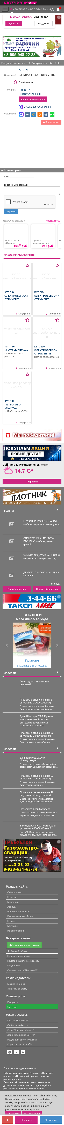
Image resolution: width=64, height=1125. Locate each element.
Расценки (12, 1002)
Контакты (12, 925)
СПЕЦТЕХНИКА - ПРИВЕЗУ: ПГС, (39, 539)
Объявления (14, 892)
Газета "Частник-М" (18, 1020)
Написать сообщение (33, 99)
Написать (26, 1120)
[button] (7, 645)
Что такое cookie (32, 1113)
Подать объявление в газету (23, 960)
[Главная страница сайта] (20, 1)
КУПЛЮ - (17, 295)
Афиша (11, 906)
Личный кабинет (19, 951)
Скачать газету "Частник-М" (22, 970)
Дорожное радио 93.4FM (21, 1034)
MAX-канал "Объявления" (37, 106)
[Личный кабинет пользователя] (58, 9)
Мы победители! (33, 434)
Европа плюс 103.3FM (19, 1044)
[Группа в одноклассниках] (9, 1052)
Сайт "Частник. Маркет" (20, 1030)
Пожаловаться (52, 122)
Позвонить (51, 1120)
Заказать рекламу (17, 988)
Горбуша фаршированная (40, 241)
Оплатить (12, 1006)
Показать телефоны (30, 93)
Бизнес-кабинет (16, 983)
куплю (23, 69)
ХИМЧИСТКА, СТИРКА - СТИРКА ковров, (41, 556)
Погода (11, 921)
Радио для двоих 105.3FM (22, 1039)
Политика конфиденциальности (19, 1068)
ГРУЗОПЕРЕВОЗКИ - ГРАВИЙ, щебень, (40, 522)
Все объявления (17, 589)
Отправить (11, 211)
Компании (13, 901)
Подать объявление (47, 589)
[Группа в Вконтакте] (23, 1052)
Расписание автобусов (20, 916)
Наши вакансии (16, 930)
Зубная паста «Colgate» (12, 241)
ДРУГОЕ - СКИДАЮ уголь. (38, 572)
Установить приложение (25, 945)
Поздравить (13, 965)
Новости (12, 897)
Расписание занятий (18, 911)
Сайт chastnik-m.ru (17, 1025)
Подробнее (32, 481)
